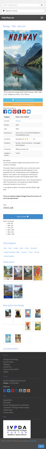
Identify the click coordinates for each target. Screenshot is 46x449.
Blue (5, 248)
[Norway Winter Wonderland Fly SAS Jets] (8, 339)
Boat (10, 248)
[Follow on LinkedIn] (25, 391)
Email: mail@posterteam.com (14, 381)
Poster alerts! (8, 412)
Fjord (21, 248)
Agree (41, 446)
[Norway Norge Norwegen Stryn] (8, 292)
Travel (30, 252)
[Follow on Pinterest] (13, 391)
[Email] (29, 113)
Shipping (6, 364)
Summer (24, 252)
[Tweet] (10, 113)
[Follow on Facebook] (5, 391)
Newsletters (7, 400)
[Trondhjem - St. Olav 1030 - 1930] (38, 273)
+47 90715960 (14, 383)
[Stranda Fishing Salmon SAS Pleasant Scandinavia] (8, 317)
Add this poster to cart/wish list (23, 104)
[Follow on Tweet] (9, 391)
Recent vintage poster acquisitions (16, 405)
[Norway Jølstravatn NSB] (8, 273)
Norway (18, 121)
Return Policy (8, 362)
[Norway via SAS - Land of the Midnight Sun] (28, 326)
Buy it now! (22, 216)
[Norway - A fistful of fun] (28, 314)
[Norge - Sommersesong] (28, 273)
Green (27, 248)
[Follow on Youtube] (21, 391)
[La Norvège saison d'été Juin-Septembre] (18, 273)
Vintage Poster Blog (10, 359)
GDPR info (33, 441)
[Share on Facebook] (5, 113)
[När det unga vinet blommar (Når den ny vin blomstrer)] (18, 317)
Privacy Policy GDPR (10, 369)
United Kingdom (9, 256)
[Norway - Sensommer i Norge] (38, 326)
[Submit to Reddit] (24, 113)
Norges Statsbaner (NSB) (11, 252)
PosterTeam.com (8, 17)
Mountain (34, 248)
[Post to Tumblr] (19, 113)
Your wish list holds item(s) (24, 100)
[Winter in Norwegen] (38, 314)
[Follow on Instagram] (17, 391)
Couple (15, 248)
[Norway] (18, 339)
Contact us (7, 367)
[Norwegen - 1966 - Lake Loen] (18, 292)
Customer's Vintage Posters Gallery (16, 407)
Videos (5, 372)
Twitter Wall (7, 410)
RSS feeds (6, 402)
